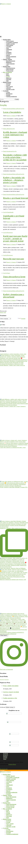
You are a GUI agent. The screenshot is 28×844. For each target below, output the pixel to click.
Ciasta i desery (10, 41)
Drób (7, 73)
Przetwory (9, 53)
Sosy (7, 51)
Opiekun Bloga (12, 764)
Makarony (8, 78)
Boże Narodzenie (10, 61)
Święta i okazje (7, 59)
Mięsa (7, 75)
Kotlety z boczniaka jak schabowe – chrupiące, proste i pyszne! (14, 180)
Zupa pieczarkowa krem (14, 276)
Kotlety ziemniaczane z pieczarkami (13, 295)
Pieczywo (8, 79)
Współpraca (9, 93)
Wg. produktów (7, 72)
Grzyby (8, 76)
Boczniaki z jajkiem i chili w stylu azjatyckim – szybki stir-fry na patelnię (15, 157)
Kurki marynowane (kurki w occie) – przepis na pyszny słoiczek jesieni (15, 238)
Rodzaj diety (6, 66)
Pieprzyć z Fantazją (11, 115)
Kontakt (8, 95)
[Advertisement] (14, 19)
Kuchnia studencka (11, 56)
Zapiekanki (9, 49)
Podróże (8, 83)
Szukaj (16, 99)
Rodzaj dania (6, 39)
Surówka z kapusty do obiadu (11, 692)
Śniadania (8, 52)
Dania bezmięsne (10, 68)
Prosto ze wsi (9, 71)
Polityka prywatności (11, 96)
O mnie (8, 92)
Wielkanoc (9, 62)
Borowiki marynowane (13, 259)
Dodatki (8, 58)
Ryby (7, 80)
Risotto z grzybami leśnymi (15, 198)
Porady (8, 85)
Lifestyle (8, 88)
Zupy (7, 48)
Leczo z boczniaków (12, 112)
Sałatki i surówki (10, 44)
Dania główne (9, 45)
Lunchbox (8, 46)
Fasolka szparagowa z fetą (10, 698)
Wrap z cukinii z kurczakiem (10, 685)
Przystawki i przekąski (12, 42)
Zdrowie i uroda (10, 89)
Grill (7, 65)
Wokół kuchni (7, 82)
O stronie (5, 91)
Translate (23, 318)
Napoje (8, 55)
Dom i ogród (9, 86)
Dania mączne (9, 69)
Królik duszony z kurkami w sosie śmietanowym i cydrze (15, 134)
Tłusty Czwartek (10, 63)
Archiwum (2, 707)
